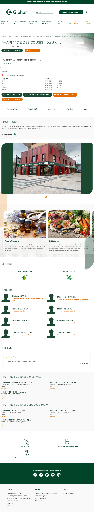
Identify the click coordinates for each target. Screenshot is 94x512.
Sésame (10, 503)
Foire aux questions (14, 501)
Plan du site (39, 501)
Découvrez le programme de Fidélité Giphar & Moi (47, 2)
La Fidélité (68, 22)
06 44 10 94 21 (8, 63)
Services (52, 109)
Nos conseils (88, 22)
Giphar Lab (60, 22)
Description (12, 109)
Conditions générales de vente (46, 493)
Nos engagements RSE (20, 22)
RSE (8, 506)
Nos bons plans (77, 22)
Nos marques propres (46, 22)
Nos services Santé (33, 22)
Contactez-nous (68, 493)
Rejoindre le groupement (71, 12)
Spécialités (33, 109)
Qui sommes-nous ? (5, 22)
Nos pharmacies (40, 498)
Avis (85, 109)
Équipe (69, 109)
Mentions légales (41, 496)
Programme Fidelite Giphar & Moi (19, 498)
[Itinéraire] (47, 67)
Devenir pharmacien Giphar (17, 496)
